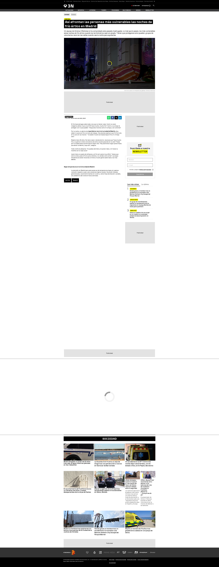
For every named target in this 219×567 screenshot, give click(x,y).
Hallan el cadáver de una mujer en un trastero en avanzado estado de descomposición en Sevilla (140, 215)
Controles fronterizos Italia (150, 1)
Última (136, 5)
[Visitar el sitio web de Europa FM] (130, 552)
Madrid (75, 180)
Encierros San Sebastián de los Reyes (99, 1)
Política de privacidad (120, 559)
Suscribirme (140, 174)
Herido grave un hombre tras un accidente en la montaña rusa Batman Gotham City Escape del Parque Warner (140, 193)
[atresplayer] (146, 5)
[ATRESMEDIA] (69, 552)
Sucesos (73, 14)
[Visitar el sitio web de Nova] (106, 552)
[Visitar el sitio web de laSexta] (94, 552)
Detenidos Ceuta (77, 1)
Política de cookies (131, 559)
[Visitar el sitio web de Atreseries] (118, 552)
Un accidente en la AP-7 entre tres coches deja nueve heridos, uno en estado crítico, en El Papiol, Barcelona (139, 464)
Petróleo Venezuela (113, 1)
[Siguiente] (154, 1)
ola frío (67, 180)
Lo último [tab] (145, 184)
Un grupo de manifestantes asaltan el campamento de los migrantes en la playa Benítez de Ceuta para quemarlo (140, 204)
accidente (133, 188)
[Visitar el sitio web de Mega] (112, 552)
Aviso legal (111, 559)
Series (138, 10)
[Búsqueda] (153, 5)
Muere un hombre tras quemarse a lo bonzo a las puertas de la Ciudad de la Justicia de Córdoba (78, 530)
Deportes (81, 10)
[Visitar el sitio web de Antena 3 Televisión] (88, 552)
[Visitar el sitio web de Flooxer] (152, 552)
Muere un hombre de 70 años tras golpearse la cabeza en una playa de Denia (138, 531)
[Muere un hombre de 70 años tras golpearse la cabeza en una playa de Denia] (140, 519)
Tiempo (103, 10)
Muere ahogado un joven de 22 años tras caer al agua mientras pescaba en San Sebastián (77, 463)
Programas (115, 10)
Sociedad (109, 438)
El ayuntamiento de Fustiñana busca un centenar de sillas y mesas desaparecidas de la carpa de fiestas (77, 490)
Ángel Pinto (69, 117)
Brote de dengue (139, 1)
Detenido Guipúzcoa (130, 1)
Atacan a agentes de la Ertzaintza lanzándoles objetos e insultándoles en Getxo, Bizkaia (107, 490)
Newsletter (150, 10)
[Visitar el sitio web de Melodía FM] (136, 552)
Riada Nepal (122, 1)
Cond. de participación (143, 559)
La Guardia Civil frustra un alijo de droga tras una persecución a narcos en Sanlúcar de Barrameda (108, 464)
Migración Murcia (86, 1)
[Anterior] (64, 1)
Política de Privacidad (145, 169)
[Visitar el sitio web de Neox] (100, 552)
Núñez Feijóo (69, 1)
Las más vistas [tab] (133, 184)
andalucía (133, 210)
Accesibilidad (112, 562)
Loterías (92, 10)
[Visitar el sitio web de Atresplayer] (144, 552)
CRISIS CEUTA (134, 199)
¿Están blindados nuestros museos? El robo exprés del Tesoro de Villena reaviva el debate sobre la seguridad (131, 484)
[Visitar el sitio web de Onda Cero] (124, 552)
